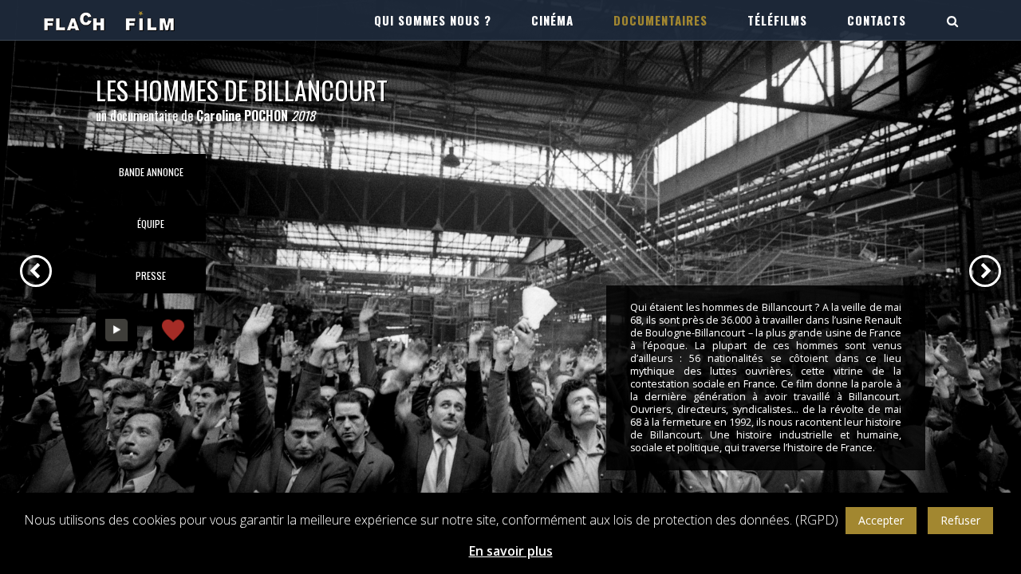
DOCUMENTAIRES (660, 20)
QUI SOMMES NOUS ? (432, 20)
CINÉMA (552, 20)
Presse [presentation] (151, 275)
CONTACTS (876, 20)
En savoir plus (511, 551)
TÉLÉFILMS (777, 20)
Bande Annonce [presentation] (151, 172)
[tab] (151, 172)
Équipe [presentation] (150, 223)
